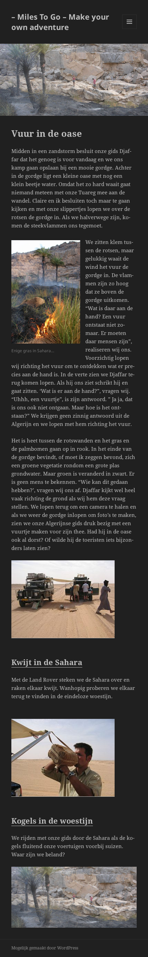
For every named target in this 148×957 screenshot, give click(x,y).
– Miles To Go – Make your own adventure (60, 21)
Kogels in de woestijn (52, 820)
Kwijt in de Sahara (46, 662)
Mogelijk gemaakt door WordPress (44, 948)
